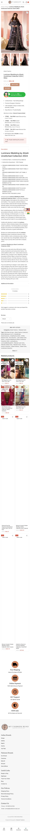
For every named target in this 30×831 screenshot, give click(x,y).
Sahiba (3, 740)
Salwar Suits (23, 346)
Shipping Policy (5, 791)
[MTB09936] (24, 59)
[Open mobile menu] (1, 2)
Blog (2, 781)
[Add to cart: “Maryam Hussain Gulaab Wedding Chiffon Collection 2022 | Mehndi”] (27, 417)
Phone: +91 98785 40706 (7, 806)
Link (14, 135)
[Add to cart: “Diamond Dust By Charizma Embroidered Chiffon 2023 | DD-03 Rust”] (12, 417)
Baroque (19, 258)
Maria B (13, 259)
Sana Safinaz (7, 261)
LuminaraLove (13, 341)
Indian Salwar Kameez (21, 252)
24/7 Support (15, 697)
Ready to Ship (4, 773)
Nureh (17, 259)
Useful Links (5, 771)
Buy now (7, 88)
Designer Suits (13, 254)
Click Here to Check (14, 113)
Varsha (3, 746)
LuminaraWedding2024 (7, 343)
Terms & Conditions (6, 799)
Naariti (2, 743)
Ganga (2, 738)
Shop (6, 6)
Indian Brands (6, 735)
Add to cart (15, 84)
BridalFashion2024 (15, 336)
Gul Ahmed (4, 259)
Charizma (24, 258)
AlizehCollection (5, 336)
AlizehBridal (17, 334)
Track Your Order (5, 778)
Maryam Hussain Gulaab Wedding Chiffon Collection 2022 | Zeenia (7, 646)
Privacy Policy (4, 796)
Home (2, 6)
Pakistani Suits (5, 254)
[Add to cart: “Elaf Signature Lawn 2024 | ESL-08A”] (27, 387)
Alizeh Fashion (7, 71)
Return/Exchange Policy (7, 793)
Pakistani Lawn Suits (19, 343)
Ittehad (9, 259)
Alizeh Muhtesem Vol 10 (7, 334)
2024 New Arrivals (9, 332)
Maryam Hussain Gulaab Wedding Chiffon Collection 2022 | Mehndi (22, 527)
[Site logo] (14, 2)
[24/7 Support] (15, 691)
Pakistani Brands (7, 753)
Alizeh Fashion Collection (21, 332)
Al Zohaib (14, 258)
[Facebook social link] (17, 351)
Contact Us (4, 784)
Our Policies (5, 788)
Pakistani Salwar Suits (6, 344)
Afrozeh (9, 258)
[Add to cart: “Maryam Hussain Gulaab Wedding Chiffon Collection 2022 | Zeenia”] (12, 535)
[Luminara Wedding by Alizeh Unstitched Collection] (6, 59)
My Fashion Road (17, 266)
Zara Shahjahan (22, 261)
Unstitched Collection (6, 348)
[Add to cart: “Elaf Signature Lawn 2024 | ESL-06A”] (27, 360)
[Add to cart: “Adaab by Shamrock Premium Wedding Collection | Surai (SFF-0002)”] (27, 535)
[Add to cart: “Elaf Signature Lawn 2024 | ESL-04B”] (12, 360)
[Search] (23, 2)
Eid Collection (12, 337)
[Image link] (15, 727)
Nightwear (20, 254)
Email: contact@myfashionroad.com (10, 808)
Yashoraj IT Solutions (20, 819)
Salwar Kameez (15, 346)
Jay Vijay (3, 748)
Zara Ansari (14, 261)
